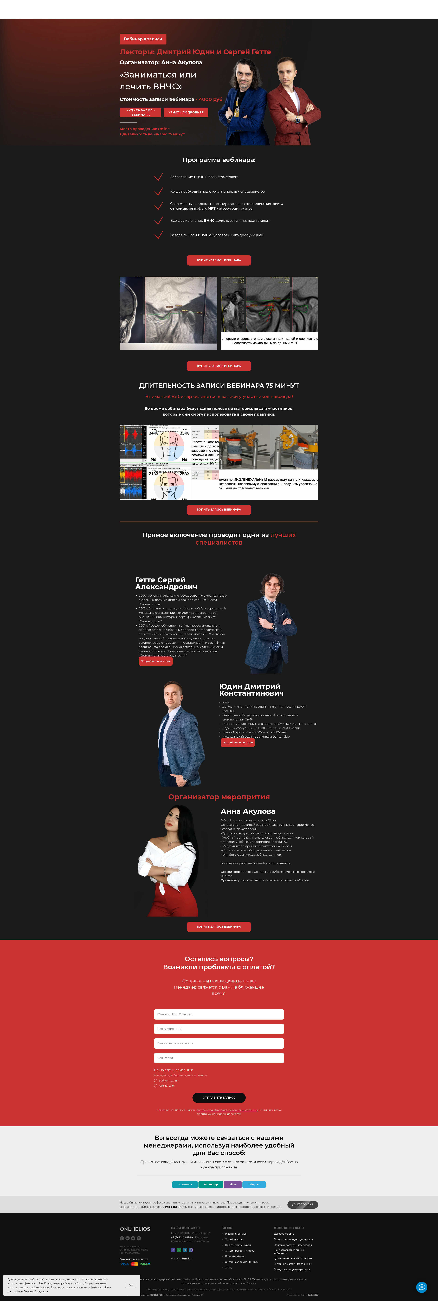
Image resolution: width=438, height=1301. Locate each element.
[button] (156, 661)
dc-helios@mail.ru (181, 1258)
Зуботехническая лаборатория (293, 1258)
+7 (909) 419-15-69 (182, 1237)
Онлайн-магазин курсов (239, 1250)
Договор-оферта (284, 1233)
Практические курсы (238, 1245)
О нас (228, 1267)
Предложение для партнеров (292, 1269)
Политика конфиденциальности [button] (293, 1239)
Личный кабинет (235, 1256)
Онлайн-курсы (234, 1239)
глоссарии (173, 1206)
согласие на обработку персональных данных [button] (227, 1110)
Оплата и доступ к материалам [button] (293, 1245)
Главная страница (236, 1233)
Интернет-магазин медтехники (293, 1263)
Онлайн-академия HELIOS (241, 1262)
